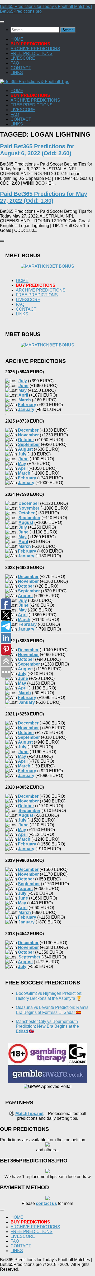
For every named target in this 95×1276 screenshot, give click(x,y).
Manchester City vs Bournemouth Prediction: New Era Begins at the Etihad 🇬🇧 (47, 1026)
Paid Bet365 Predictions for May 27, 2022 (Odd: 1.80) (43, 197)
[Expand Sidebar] (2, 241)
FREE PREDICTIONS (32, 53)
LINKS (17, 72)
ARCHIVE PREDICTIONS (35, 48)
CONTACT (21, 68)
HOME (17, 39)
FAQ (15, 63)
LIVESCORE (23, 58)
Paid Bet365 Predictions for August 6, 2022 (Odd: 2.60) (37, 150)
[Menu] (2, 22)
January (26, 922)
